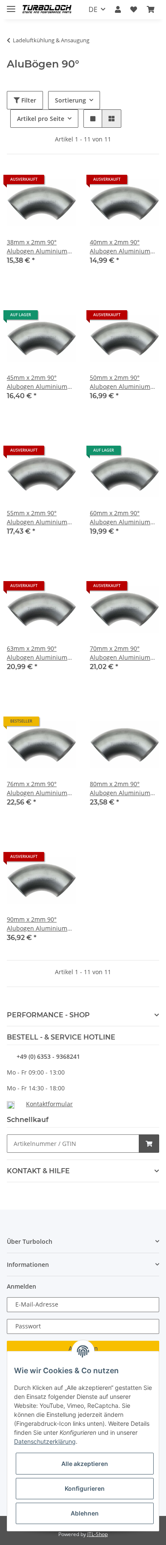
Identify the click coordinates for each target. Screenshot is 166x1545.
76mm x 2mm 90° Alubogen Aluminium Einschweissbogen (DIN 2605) (40, 788)
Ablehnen (85, 1513)
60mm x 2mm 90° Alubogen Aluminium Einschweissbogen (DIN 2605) (123, 517)
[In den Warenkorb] (149, 1143)
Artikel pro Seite (40, 119)
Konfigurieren (85, 1488)
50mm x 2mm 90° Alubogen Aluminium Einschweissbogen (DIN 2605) (123, 382)
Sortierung (70, 100)
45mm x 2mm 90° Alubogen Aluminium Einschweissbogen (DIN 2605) (40, 382)
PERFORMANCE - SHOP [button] (48, 1015)
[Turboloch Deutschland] (47, 9)
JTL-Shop (97, 1534)
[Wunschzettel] (134, 9)
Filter (28, 100)
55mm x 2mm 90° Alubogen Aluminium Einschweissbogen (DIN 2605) (40, 517)
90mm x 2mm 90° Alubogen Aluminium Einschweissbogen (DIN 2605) (40, 924)
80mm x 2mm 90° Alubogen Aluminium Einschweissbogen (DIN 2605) (123, 788)
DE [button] (93, 9)
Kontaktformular (49, 1104)
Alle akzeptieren (84, 1463)
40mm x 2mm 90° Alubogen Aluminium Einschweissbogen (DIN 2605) (123, 247)
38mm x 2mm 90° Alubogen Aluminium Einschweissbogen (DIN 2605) (40, 247)
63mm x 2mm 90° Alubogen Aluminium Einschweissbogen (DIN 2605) (40, 653)
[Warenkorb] (150, 9)
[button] (118, 9)
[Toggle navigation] (11, 5)
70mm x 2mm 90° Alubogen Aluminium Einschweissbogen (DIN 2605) (123, 653)
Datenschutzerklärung (45, 1441)
